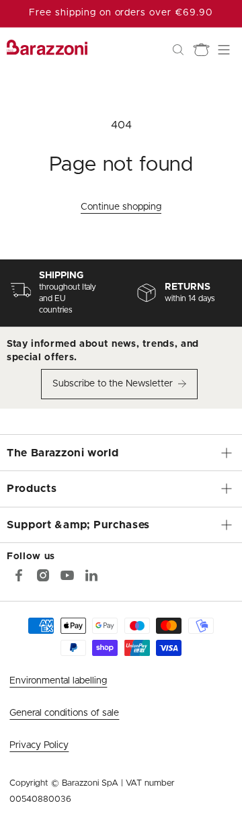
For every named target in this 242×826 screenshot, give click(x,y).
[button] (178, 49)
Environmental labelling (58, 681)
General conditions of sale (64, 713)
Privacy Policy (39, 745)
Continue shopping (121, 207)
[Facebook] (19, 575)
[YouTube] (67, 575)
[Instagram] (43, 575)
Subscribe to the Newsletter (112, 383)
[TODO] (91, 575)
